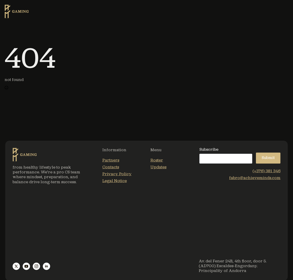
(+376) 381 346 (266, 171)
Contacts (110, 167)
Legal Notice (114, 181)
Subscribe (208, 150)
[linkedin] (46, 266)
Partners (110, 160)
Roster (156, 160)
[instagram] (36, 266)
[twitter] (16, 266)
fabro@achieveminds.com (254, 178)
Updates (158, 167)
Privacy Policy (117, 174)
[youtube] (26, 266)
